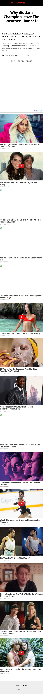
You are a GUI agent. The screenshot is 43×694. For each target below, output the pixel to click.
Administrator (10, 56)
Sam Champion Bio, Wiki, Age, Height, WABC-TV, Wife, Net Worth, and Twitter (21, 36)
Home (18, 686)
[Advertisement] (21, 86)
